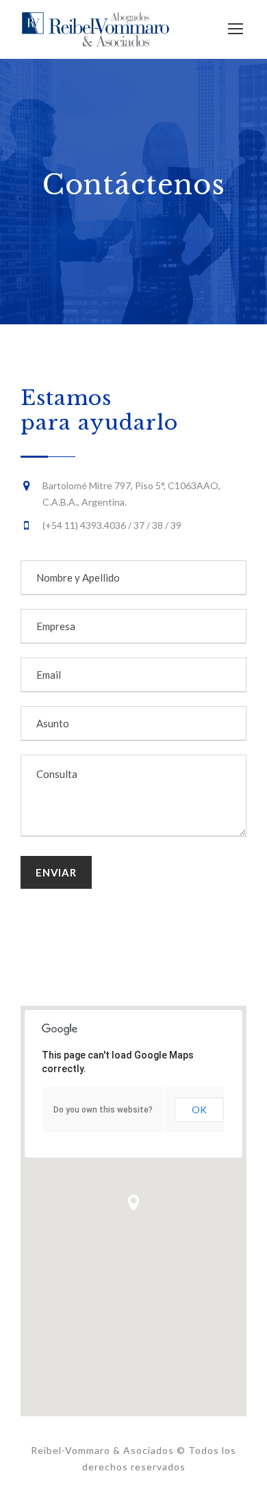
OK (199, 1109)
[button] (133, 1203)
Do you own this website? (103, 1110)
